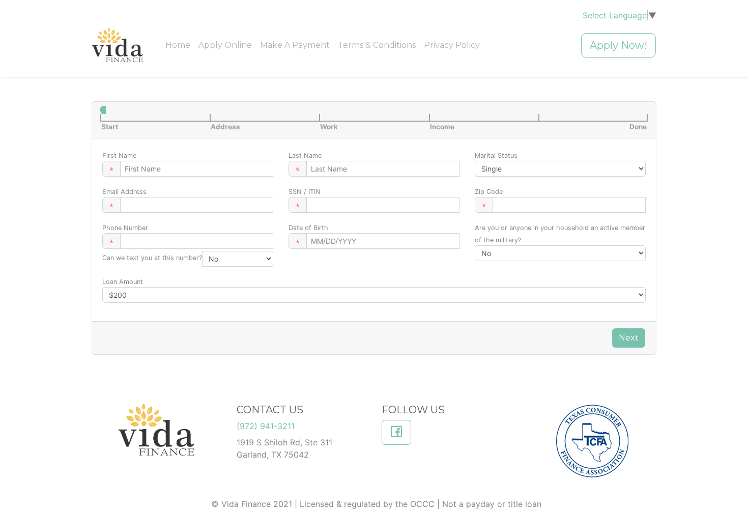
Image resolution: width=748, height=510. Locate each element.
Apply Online (225, 45)
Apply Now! (618, 45)
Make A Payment (295, 45)
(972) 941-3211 (266, 426)
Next (629, 338)
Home (177, 45)
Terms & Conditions (377, 45)
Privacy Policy (452, 45)
